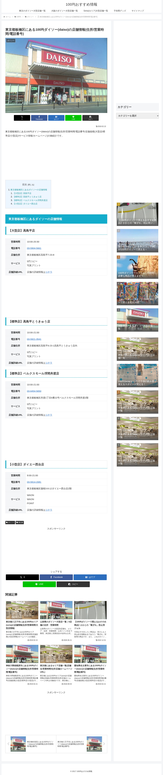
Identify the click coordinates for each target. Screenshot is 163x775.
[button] (90, 118)
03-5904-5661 (34, 248)
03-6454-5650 (34, 391)
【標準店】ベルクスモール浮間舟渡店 (30, 200)
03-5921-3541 (34, 339)
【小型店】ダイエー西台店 (25, 204)
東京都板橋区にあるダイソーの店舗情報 (28, 189)
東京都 (20, 522)
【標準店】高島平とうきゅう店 (27, 197)
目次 (24, 184)
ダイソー (11, 522)
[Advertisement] (56, 159)
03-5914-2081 (34, 482)
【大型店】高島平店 (22, 193)
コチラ (48, 272)
